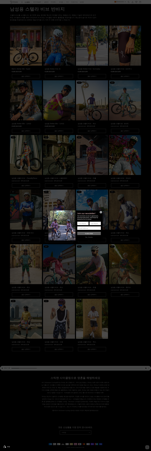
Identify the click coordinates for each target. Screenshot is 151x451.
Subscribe (89, 233)
